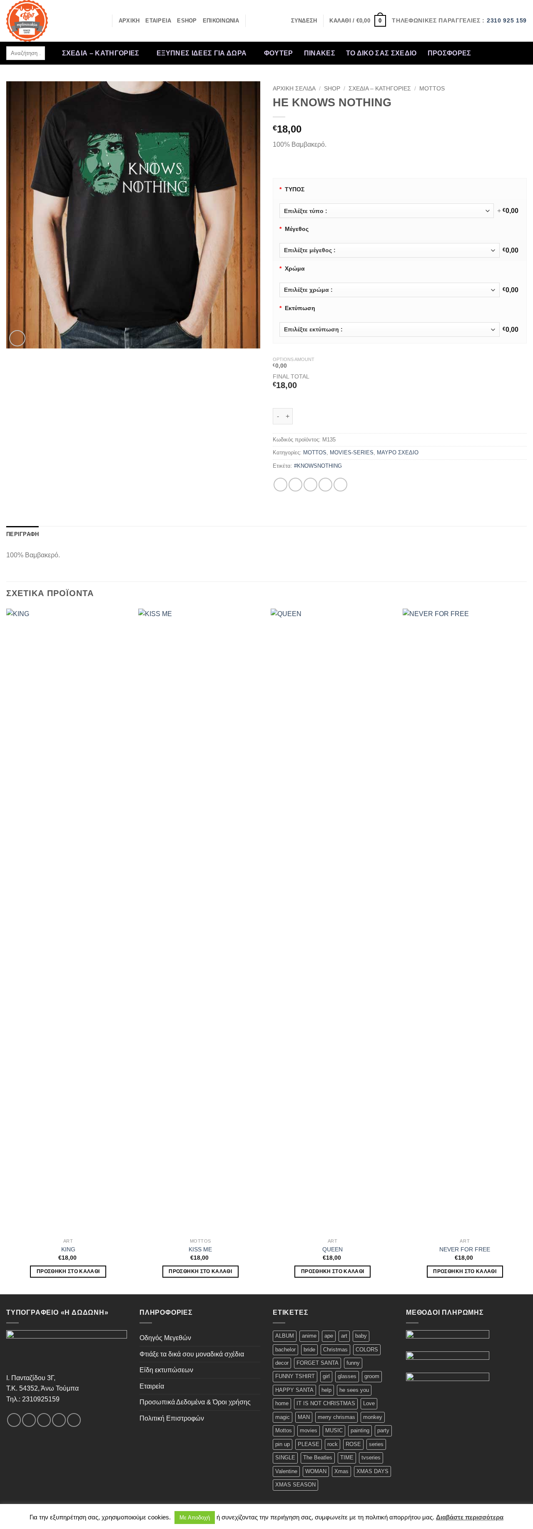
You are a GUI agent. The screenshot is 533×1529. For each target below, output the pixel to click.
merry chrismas (336, 1417)
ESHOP (187, 21)
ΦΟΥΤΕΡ (278, 53)
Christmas (335, 1349)
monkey (372, 1417)
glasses (347, 1376)
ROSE (353, 1444)
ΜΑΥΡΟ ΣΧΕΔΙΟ (397, 452)
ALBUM (284, 1336)
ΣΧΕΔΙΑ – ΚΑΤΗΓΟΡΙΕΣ (100, 53)
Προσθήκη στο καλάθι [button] (68, 1271)
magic (282, 1417)
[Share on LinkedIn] (340, 484)
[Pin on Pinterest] (325, 484)
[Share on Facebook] (280, 484)
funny (353, 1363)
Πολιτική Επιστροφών (171, 1418)
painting (360, 1430)
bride (309, 1349)
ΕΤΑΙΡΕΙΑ (158, 21)
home (282, 1403)
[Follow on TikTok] (498, 47)
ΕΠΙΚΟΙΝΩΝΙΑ (221, 21)
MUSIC (334, 1430)
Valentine (286, 1471)
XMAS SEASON (295, 1484)
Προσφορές (449, 53)
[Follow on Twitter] (509, 47)
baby (361, 1336)
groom (371, 1376)
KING (68, 1249)
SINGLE (285, 1457)
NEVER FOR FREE (464, 1249)
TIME (347, 1457)
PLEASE (308, 1444)
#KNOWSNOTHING (318, 466)
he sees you (354, 1390)
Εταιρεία (151, 1386)
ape (328, 1336)
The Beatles (317, 1457)
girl (326, 1376)
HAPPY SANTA (294, 1390)
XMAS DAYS (372, 1471)
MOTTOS (432, 88)
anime (309, 1336)
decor (282, 1363)
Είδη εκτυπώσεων (166, 1370)
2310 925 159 (507, 21)
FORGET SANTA (317, 1363)
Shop (332, 88)
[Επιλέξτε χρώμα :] (389, 290)
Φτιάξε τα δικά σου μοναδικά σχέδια (191, 1354)
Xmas (341, 1471)
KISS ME (200, 1249)
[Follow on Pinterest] (476, 59)
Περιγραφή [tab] (22, 534)
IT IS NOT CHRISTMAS (325, 1403)
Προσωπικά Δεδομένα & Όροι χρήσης (195, 1402)
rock (332, 1444)
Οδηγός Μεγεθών (165, 1337)
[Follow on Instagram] (487, 47)
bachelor (285, 1349)
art (344, 1336)
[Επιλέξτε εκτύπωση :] (389, 329)
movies (308, 1430)
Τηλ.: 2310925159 (33, 1399)
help (326, 1390)
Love (369, 1403)
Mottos (283, 1430)
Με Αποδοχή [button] (194, 1517)
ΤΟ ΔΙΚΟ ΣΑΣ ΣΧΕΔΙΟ (381, 53)
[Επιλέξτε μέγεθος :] (389, 250)
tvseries (371, 1457)
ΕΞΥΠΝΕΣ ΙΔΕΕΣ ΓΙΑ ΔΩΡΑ (202, 53)
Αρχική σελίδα (294, 88)
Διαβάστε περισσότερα (469, 1517)
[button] (304, 20)
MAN (304, 1417)
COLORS (367, 1349)
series (376, 1444)
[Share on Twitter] (295, 484)
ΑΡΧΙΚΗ (129, 21)
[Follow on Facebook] (476, 47)
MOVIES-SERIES (352, 452)
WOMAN (315, 1471)
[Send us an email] (520, 47)
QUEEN (332, 1249)
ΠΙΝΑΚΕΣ (319, 53)
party (383, 1430)
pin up (282, 1444)
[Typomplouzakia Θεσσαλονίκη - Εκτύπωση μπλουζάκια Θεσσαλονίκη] (48, 21)
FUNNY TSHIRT (295, 1376)
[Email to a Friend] (310, 484)
